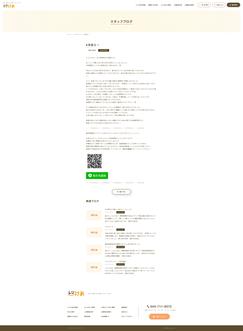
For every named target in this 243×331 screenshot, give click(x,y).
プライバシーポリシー (74, 328)
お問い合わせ (161, 316)
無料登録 (234, 5)
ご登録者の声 (178, 5)
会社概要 (104, 316)
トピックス (77, 34)
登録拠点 (124, 307)
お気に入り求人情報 (108, 307)
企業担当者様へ (190, 5)
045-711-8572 (161, 306)
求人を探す (205, 5)
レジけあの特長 (141, 5)
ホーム (69, 34)
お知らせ (124, 312)
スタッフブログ (126, 316)
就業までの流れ (153, 5)
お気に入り (220, 5)
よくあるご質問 (166, 5)
